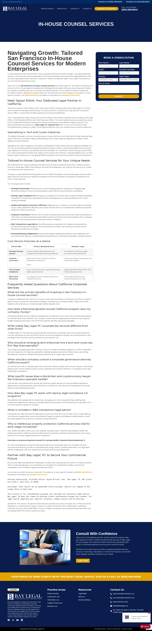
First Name (103, 63)
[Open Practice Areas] (53, 8)
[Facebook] (9, 620)
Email (101, 70)
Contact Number (127, 70)
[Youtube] (17, 620)
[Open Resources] (66, 8)
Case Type (124, 77)
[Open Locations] (79, 8)
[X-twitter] (13, 620)
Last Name (124, 63)
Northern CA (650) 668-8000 (110, 2)
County (102, 77)
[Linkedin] (22, 620)
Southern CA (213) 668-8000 (138, 2)
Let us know (104, 83)
